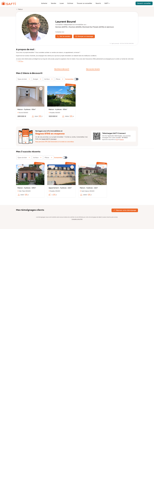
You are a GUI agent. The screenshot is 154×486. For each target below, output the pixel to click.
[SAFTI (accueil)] (8, 3)
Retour (20, 9)
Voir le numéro (65, 36)
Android (122, 139)
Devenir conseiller (144, 3)
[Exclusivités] (76, 79)
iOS (117, 139)
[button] (30, 96)
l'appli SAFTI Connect (48, 139)
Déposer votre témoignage (126, 210)
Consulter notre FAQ (77, 219)
